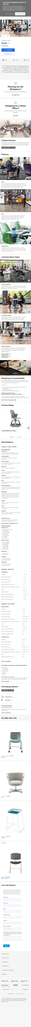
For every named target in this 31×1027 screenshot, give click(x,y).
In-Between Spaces (5, 356)
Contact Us (5, 690)
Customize (9, 50)
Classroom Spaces (5, 353)
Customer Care (5, 957)
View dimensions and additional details (9, 523)
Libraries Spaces (4, 355)
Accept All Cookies (20, 13)
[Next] (8, 37)
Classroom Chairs (6, 40)
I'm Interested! (8, 54)
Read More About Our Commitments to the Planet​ (11, 394)
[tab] (10, 437)
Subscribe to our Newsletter (8, 970)
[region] (15, 8)
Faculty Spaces (4, 357)
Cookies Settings (9, 13)
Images (6, 60)
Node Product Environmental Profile (8, 400)
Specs (17, 60)
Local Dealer (7, 700)
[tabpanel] (15, 28)
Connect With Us (5, 966)
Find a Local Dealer (5, 681)
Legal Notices (5, 962)
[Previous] (3, 37)
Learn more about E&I (5, 712)
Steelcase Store (8, 696)
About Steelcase (5, 953)
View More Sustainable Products (8, 393)
